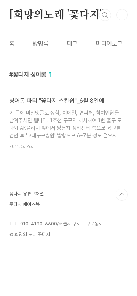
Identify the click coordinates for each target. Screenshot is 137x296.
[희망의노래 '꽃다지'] (57, 15)
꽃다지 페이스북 (24, 204)
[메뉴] (122, 14)
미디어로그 (109, 43)
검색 (105, 15)
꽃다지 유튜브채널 (26, 194)
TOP (122, 195)
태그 (72, 43)
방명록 (41, 43)
